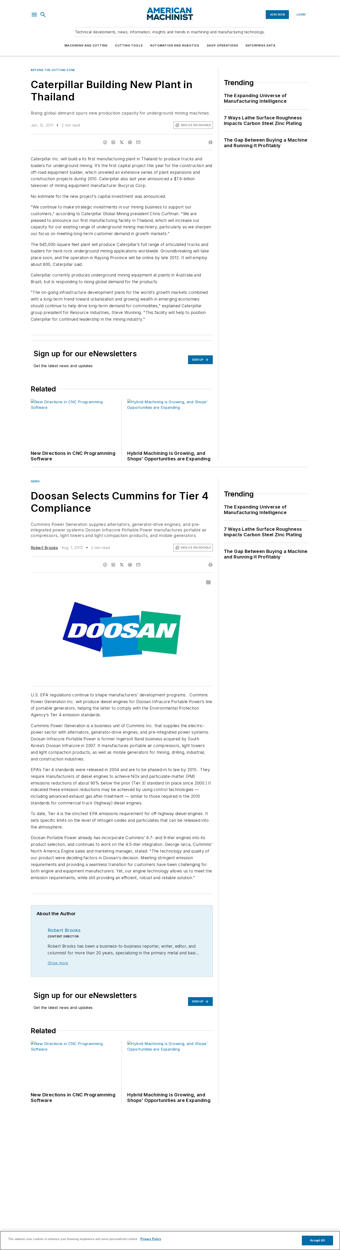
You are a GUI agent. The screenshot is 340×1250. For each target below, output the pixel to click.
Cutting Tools (129, 45)
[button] (34, 14)
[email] (138, 142)
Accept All (317, 1240)
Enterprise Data (260, 45)
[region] (170, 1240)
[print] (210, 142)
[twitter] (121, 142)
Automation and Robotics (174, 45)
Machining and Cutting (86, 45)
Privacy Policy (150, 1239)
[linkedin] (113, 142)
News (35, 481)
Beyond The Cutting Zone (53, 70)
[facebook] (105, 142)
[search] (43, 14)
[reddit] (130, 142)
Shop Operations (222, 45)
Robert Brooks (44, 547)
